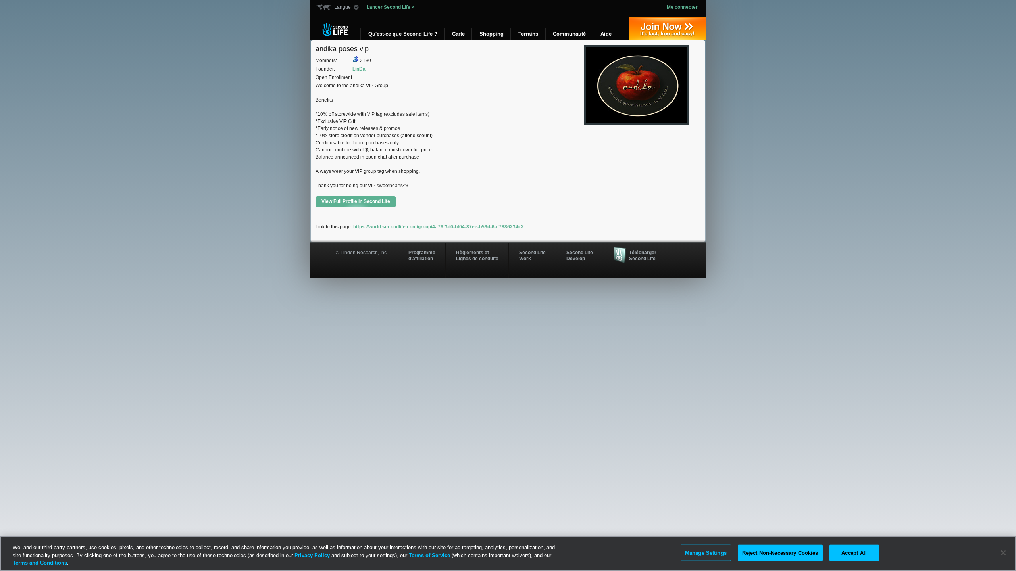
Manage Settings (706, 553)
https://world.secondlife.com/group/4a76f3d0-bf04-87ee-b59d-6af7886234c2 (438, 227)
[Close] (1003, 552)
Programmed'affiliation (421, 255)
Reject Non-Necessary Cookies (780, 553)
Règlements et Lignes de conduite (477, 255)
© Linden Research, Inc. (362, 252)
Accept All (854, 553)
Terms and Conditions (40, 563)
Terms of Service (429, 555)
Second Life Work (532, 255)
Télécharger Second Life (642, 255)
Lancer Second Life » (390, 7)
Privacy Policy (312, 555)
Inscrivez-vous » (667, 28)
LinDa (359, 69)
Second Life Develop (579, 255)
